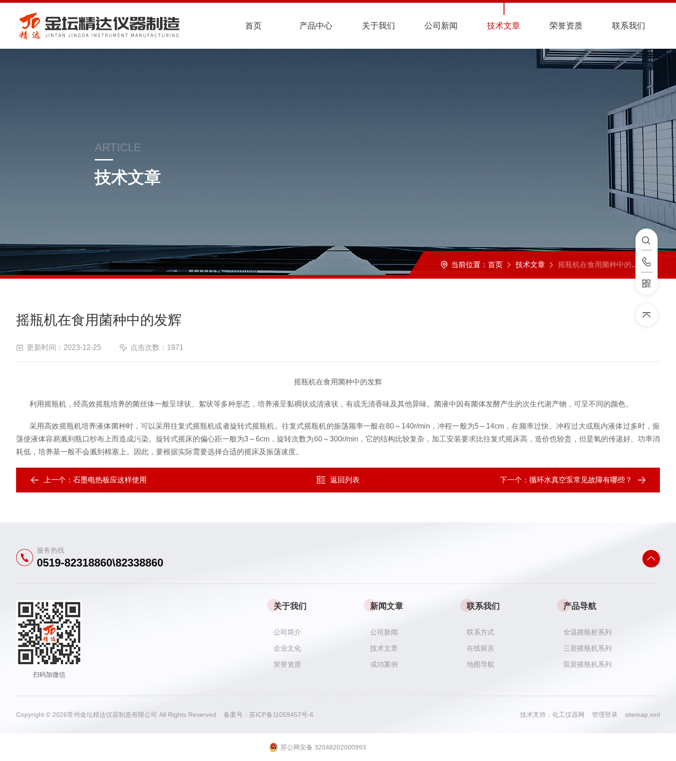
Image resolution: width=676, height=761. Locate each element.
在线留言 (480, 648)
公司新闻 (441, 25)
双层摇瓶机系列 (587, 664)
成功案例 (384, 664)
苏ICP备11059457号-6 (281, 714)
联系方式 (480, 632)
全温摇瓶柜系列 (587, 632)
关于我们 (378, 25)
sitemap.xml (642, 714)
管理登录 (605, 714)
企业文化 (287, 648)
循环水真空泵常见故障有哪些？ (580, 480)
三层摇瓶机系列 (587, 648)
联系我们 (628, 25)
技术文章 (503, 25)
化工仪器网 (572, 714)
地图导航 (480, 664)
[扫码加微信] (647, 284)
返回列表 (345, 480)
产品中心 (315, 25)
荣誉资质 (566, 25)
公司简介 (287, 632)
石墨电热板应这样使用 (110, 480)
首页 (253, 25)
